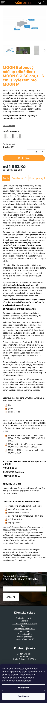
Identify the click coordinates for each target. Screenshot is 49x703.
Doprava (24, 621)
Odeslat (10, 597)
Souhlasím (23, 696)
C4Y (12, 147)
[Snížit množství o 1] (29, 152)
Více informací (23, 680)
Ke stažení (24, 631)
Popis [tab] (6, 178)
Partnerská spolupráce (24, 628)
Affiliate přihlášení (24, 637)
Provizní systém (25, 634)
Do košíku (24, 158)
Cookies (24, 626)
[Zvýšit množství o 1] (42, 152)
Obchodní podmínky (25, 618)
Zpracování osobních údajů (25, 623)
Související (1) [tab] (19, 178)
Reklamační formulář (25, 639)
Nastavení (23, 687)
